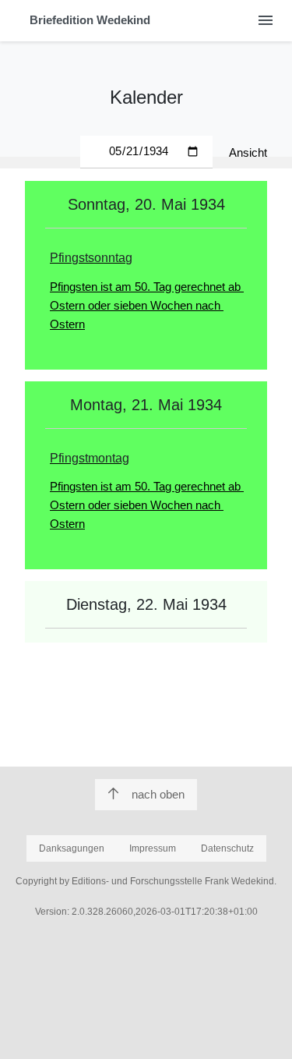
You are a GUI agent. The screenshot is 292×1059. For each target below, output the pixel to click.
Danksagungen (71, 848)
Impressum (152, 848)
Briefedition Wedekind (90, 20)
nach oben (158, 794)
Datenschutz (227, 848)
